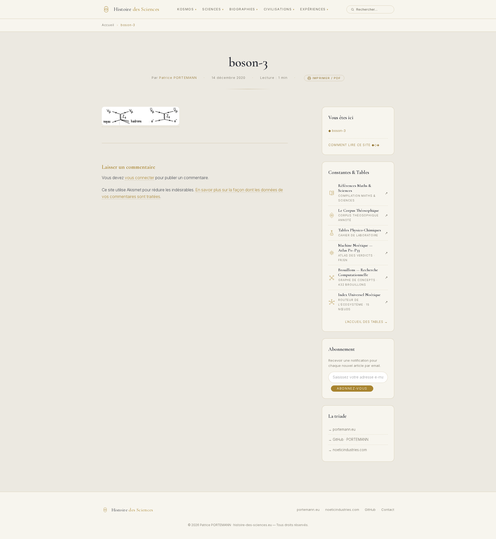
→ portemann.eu (341, 429)
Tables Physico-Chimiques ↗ (314, 64)
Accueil (108, 25)
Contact (387, 510)
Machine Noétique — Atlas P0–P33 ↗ (315, 81)
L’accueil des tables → (366, 322)
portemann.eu (308, 510)
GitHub (370, 510)
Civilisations (278, 9)
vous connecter (139, 177)
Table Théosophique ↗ (315, 50)
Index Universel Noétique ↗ (314, 123)
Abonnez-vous (352, 388)
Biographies (242, 9)
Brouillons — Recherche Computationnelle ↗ (316, 103)
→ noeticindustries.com (347, 450)
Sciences (211, 9)
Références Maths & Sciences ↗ (316, 36)
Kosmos (185, 9)
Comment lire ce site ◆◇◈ (353, 145)
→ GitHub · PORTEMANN (348, 439)
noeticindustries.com (342, 510)
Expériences (313, 9)
